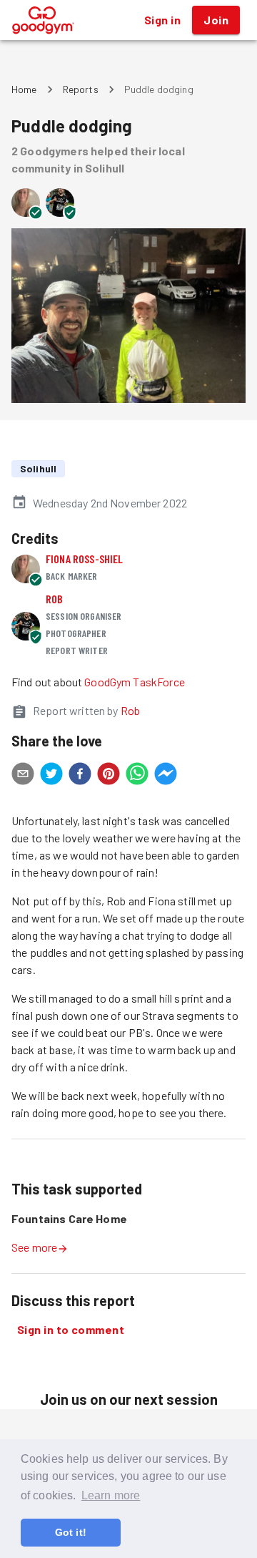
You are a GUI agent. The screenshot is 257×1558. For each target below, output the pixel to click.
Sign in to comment (70, 1329)
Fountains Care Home (69, 1218)
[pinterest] (108, 775)
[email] (22, 775)
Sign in (162, 19)
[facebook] (80, 775)
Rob (54, 598)
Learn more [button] (111, 1495)
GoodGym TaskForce (134, 681)
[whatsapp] (137, 775)
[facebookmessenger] (165, 775)
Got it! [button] (70, 1532)
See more (34, 1247)
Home (24, 89)
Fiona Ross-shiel (84, 558)
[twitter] (51, 775)
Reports (81, 89)
